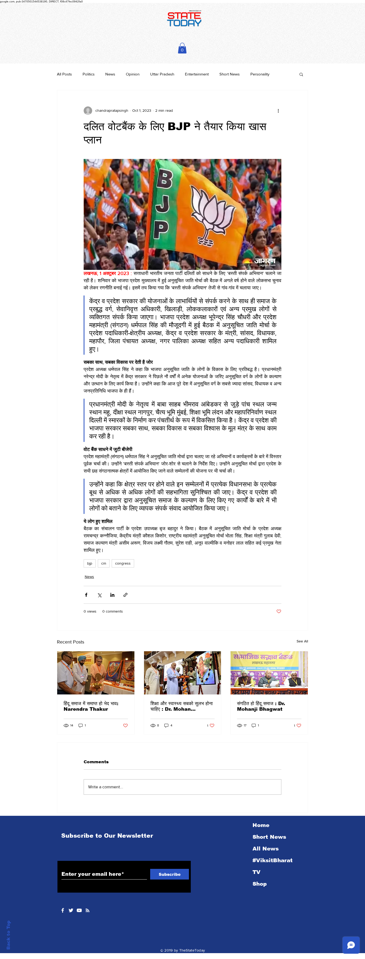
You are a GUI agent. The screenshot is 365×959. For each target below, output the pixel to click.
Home (261, 825)
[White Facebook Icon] (63, 910)
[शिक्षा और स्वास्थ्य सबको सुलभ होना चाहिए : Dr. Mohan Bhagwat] (182, 672)
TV (257, 872)
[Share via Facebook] (86, 594)
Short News (229, 74)
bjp (89, 563)
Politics (89, 74)
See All (302, 641)
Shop (260, 884)
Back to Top (8, 935)
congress (123, 563)
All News (266, 849)
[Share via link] (125, 594)
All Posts (64, 74)
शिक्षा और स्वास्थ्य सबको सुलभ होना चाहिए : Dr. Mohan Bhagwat (181, 706)
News (110, 74)
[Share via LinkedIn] (112, 594)
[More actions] (278, 110)
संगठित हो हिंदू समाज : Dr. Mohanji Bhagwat (261, 706)
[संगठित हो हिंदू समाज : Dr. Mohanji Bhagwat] (269, 672)
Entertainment (197, 74)
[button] (182, 48)
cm (103, 563)
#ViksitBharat (273, 860)
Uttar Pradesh (162, 74)
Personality (259, 74)
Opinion (132, 74)
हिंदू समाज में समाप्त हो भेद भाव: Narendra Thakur (91, 706)
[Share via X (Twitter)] (99, 594)
